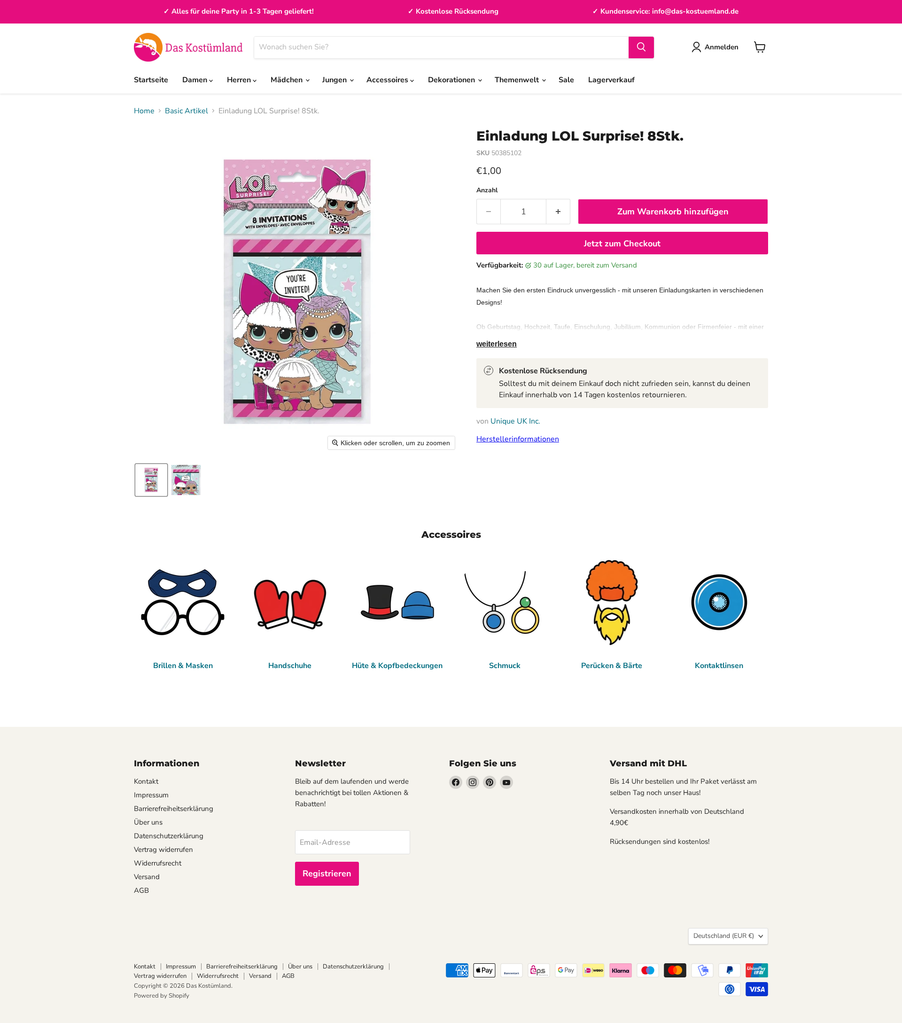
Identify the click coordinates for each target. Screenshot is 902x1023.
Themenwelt (518, 80)
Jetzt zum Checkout (622, 243)
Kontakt (146, 781)
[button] (151, 480)
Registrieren (327, 873)
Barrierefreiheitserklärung (173, 808)
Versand (147, 876)
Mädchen (287, 80)
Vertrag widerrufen (163, 849)
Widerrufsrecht (157, 863)
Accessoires (388, 80)
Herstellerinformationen (517, 439)
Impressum (151, 795)
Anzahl (487, 190)
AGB (141, 890)
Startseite (151, 80)
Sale (566, 80)
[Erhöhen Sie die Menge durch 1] (558, 212)
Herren (240, 80)
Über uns (148, 822)
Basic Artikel (186, 111)
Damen (195, 80)
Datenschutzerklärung (168, 836)
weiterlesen (496, 344)
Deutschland (723, 935)
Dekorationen (452, 80)
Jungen (335, 80)
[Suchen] (641, 47)
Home (144, 111)
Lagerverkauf (611, 80)
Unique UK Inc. (515, 421)
